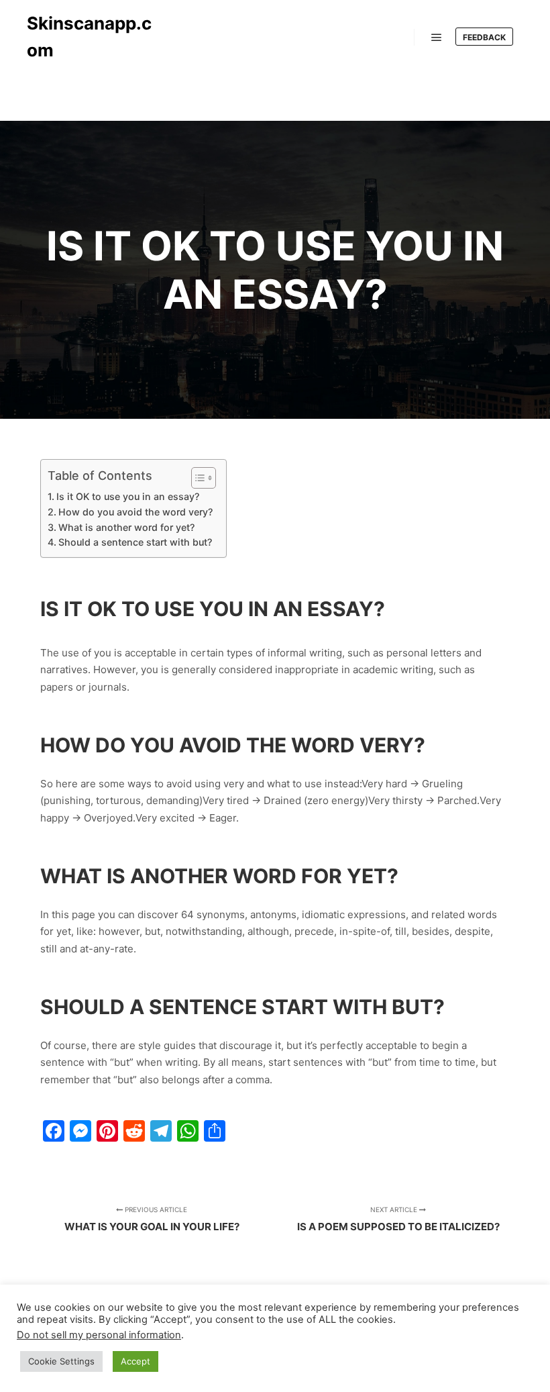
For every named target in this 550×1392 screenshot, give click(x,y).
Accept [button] (135, 1361)
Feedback (484, 37)
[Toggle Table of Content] (197, 477)
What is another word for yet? (126, 527)
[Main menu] (437, 37)
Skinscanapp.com (89, 36)
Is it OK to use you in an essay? (127, 496)
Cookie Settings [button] (61, 1361)
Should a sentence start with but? (135, 542)
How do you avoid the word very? (135, 511)
